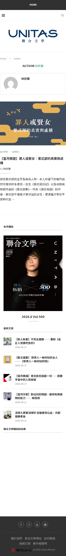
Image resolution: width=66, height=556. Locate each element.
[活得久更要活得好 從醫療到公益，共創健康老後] (7, 415)
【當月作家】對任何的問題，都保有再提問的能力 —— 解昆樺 (38, 396)
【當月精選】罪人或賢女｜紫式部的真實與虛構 (31, 160)
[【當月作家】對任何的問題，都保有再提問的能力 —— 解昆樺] (7, 396)
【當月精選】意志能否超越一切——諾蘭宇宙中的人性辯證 (38, 377)
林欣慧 (25, 79)
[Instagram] (29, 524)
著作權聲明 (40, 543)
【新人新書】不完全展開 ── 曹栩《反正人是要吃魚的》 (38, 341)
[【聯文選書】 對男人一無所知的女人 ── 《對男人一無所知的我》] (7, 359)
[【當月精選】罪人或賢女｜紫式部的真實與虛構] (33, 123)
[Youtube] (37, 524)
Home (33, 4)
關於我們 (16, 538)
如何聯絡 (49, 538)
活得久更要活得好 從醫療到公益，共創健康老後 (37, 414)
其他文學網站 (33, 538)
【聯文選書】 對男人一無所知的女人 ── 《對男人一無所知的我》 (36, 359)
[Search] (62, 15)
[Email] (45, 524)
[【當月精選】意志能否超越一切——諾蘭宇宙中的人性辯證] (7, 378)
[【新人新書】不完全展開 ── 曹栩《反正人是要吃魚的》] (7, 341)
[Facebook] (21, 524)
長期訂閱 (24, 543)
